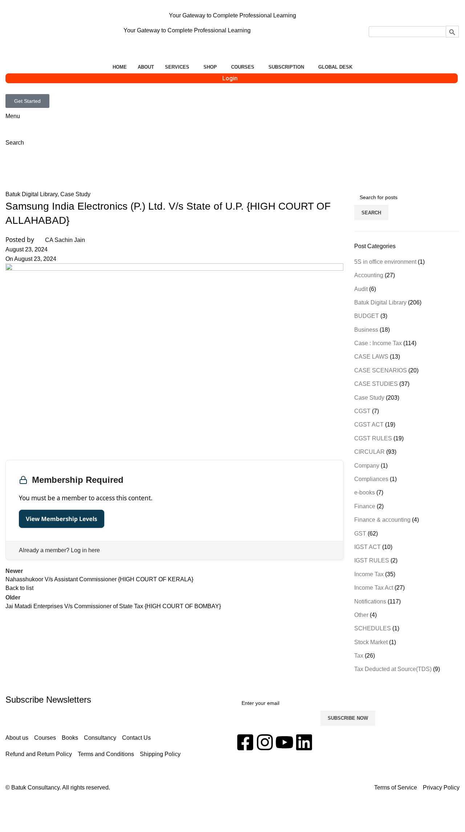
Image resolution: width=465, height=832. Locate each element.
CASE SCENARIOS (380, 370)
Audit (361, 289)
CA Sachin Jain (65, 240)
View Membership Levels (61, 519)
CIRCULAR (369, 452)
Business (366, 330)
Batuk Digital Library (56, 170)
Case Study (75, 194)
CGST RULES (373, 438)
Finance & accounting (382, 520)
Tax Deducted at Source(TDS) (393, 669)
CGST (362, 411)
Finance (364, 506)
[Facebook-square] (245, 742)
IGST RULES (371, 560)
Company (366, 466)
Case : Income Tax (378, 343)
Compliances (371, 479)
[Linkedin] (304, 742)
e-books (364, 492)
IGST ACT (367, 547)
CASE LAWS (371, 357)
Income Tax (369, 574)
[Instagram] (265, 742)
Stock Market (371, 642)
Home (13, 170)
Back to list (19, 588)
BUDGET (366, 316)
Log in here (85, 550)
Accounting (368, 275)
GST (360, 533)
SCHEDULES (372, 628)
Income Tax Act (373, 588)
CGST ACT (369, 424)
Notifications (370, 601)
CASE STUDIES (376, 384)
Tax (358, 656)
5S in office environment (385, 262)
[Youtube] (284, 742)
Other (361, 615)
